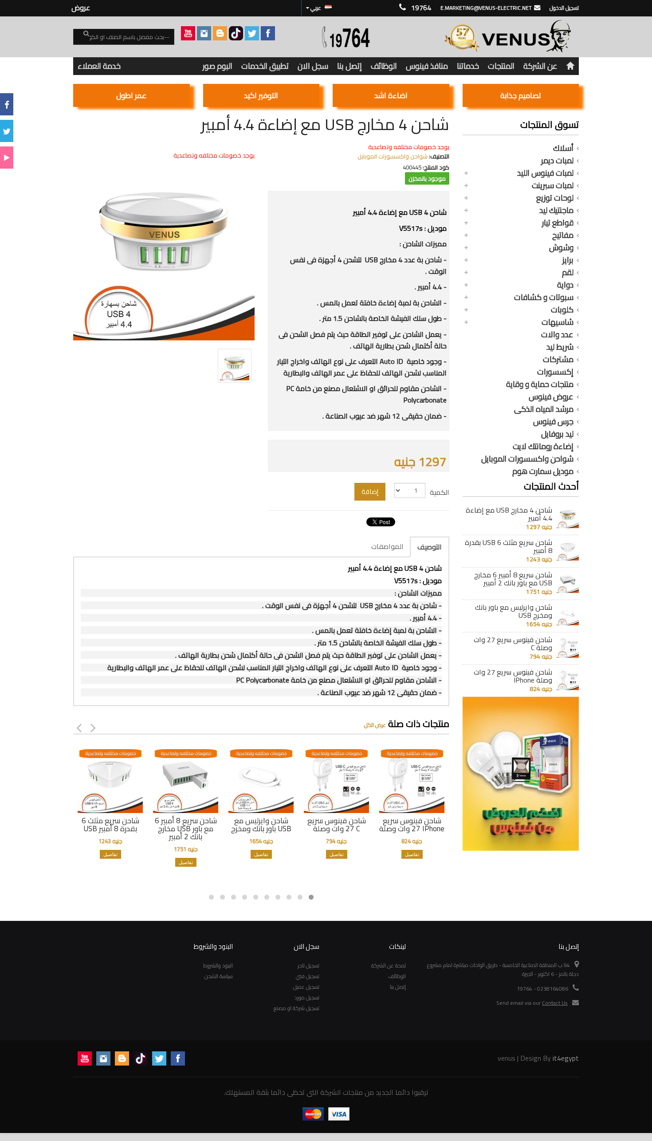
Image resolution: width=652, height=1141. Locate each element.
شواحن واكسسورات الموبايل (527, 459)
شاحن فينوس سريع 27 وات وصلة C (513, 643)
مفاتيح (562, 235)
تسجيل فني (307, 976)
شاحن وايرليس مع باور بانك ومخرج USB (513, 611)
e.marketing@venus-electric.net (486, 8)
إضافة (369, 491)
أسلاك (563, 148)
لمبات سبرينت (552, 185)
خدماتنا (468, 66)
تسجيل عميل (306, 987)
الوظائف (384, 66)
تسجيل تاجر (308, 965)
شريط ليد (559, 347)
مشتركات (558, 359)
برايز (567, 260)
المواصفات (387, 546)
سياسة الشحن (218, 976)
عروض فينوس (551, 397)
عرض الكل (375, 725)
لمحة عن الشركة (388, 965)
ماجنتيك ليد (556, 210)
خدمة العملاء (99, 66)
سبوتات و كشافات (543, 297)
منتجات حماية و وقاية (539, 384)
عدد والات (557, 334)
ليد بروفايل (557, 434)
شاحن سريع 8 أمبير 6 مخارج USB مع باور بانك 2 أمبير (513, 579)
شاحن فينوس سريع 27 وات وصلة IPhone (513, 676)
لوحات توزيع (554, 198)
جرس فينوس (553, 421)
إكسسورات (555, 372)
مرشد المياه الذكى (543, 409)
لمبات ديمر (557, 160)
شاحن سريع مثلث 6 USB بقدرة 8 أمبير (508, 546)
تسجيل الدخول (564, 8)
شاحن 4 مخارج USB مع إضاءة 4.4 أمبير (509, 514)
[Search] (81, 37)
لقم (567, 272)
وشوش (561, 247)
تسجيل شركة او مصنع (296, 1008)
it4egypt (566, 1058)
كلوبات (562, 310)
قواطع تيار (557, 223)
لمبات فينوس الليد (545, 173)
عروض (80, 7)
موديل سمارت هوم (542, 471)
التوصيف (429, 546)
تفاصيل (110, 854)
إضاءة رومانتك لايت (543, 446)
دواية (565, 285)
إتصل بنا (349, 66)
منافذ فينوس (427, 66)
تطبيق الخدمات (265, 66)
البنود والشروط (218, 965)
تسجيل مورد (307, 997)
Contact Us (555, 1003)
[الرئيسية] (570, 66)
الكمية (439, 492)
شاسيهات (557, 322)
